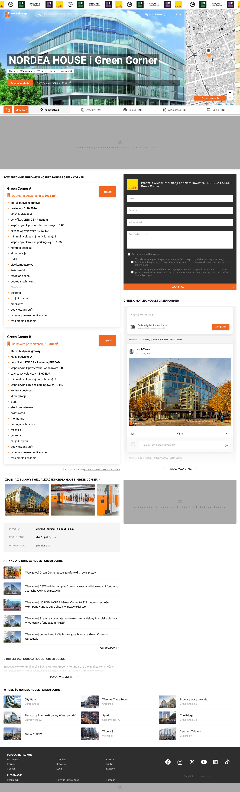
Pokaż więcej (108, 648)
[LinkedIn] (215, 762)
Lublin (109, 764)
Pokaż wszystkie (61, 676)
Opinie (215, 109)
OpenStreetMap (227, 104)
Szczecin (110, 768)
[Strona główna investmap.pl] (16, 14)
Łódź (59, 768)
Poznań (11, 764)
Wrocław (61, 759)
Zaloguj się (220, 327)
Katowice (61, 764)
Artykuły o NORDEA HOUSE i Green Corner (34, 560)
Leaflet (216, 104)
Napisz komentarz (142, 314)
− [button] (230, 98)
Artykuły (91, 109)
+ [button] (230, 92)
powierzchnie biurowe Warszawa (102, 469)
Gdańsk (11, 768)
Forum (194, 14)
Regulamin (13, 779)
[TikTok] (227, 762)
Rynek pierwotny (155, 14)
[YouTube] (204, 762)
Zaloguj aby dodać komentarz (159, 444)
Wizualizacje (174, 109)
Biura (177, 14)
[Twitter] (192, 762)
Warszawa (26, 71)
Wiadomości (214, 14)
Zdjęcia (133, 109)
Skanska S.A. (43, 545)
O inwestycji (52, 109)
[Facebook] (168, 762)
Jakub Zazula (143, 349)
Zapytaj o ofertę (20, 83)
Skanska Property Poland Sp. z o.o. (55, 528)
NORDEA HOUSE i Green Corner (167, 339)
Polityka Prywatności (67, 779)
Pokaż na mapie (210, 98)
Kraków (110, 759)
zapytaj (108, 191)
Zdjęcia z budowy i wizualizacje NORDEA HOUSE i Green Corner (51, 479)
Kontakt (110, 779)
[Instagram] (180, 762)
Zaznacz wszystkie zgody (146, 254)
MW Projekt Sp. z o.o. (47, 537)
